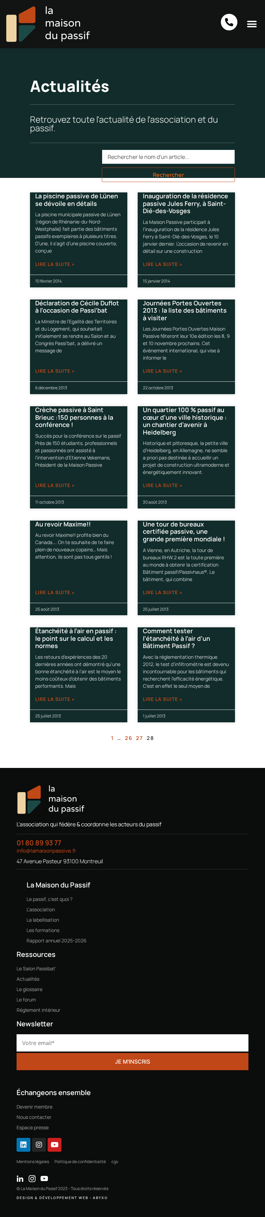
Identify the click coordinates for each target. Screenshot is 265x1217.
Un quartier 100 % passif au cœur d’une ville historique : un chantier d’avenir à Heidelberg (185, 421)
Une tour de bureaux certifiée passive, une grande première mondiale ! (184, 531)
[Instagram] (39, 1145)
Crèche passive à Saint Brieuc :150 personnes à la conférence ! (74, 417)
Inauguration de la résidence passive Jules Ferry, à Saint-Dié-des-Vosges (185, 203)
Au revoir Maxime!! (63, 524)
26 (128, 738)
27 (139, 738)
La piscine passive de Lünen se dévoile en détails (76, 200)
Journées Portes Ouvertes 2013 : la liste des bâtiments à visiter (185, 310)
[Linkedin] (23, 1145)
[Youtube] (54, 1145)
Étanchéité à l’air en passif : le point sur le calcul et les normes (76, 638)
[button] (252, 24)
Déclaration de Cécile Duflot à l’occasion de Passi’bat (77, 307)
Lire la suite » (55, 264)
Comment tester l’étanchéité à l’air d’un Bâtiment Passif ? (176, 638)
